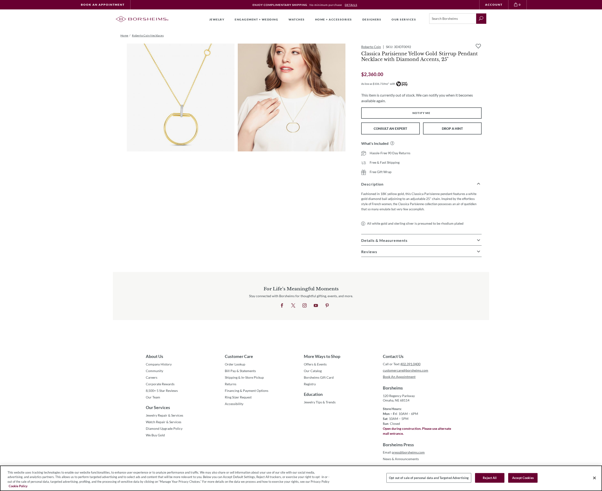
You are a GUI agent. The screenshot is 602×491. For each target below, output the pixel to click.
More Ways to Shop (322, 356)
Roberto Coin (371, 47)
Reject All (490, 478)
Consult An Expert (390, 128)
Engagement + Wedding (256, 19)
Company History (159, 364)
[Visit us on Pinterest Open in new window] (327, 305)
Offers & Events (315, 364)
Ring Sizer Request (238, 397)
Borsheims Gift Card (319, 377)
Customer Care (239, 356)
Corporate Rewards (160, 384)
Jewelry (217, 19)
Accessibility (234, 404)
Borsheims (393, 387)
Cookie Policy (18, 486)
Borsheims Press (398, 444)
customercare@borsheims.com (405, 370)
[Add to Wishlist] (478, 46)
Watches (297, 19)
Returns (230, 384)
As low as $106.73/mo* (375, 83)
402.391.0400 (410, 364)
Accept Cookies (523, 478)
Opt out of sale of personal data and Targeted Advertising (429, 478)
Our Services (158, 407)
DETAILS (351, 5)
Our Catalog (313, 371)
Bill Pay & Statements (240, 371)
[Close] (594, 478)
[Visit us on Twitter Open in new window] (293, 305)
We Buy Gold (155, 435)
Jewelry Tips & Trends (320, 402)
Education (313, 394)
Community (154, 371)
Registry (310, 384)
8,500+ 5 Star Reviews (162, 391)
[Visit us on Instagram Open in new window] (304, 305)
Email (404, 452)
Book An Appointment (103, 4)
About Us (154, 356)
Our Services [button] (404, 19)
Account (494, 4)
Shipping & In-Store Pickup (244, 377)
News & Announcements (401, 459)
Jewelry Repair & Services (164, 415)
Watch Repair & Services (163, 422)
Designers (371, 19)
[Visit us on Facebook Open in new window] (282, 305)
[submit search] (481, 18)
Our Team (153, 397)
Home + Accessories (333, 19)
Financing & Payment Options (246, 391)
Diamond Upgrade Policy (164, 428)
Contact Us (393, 356)
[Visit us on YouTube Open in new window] (316, 305)
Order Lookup (235, 364)
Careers (151, 377)
